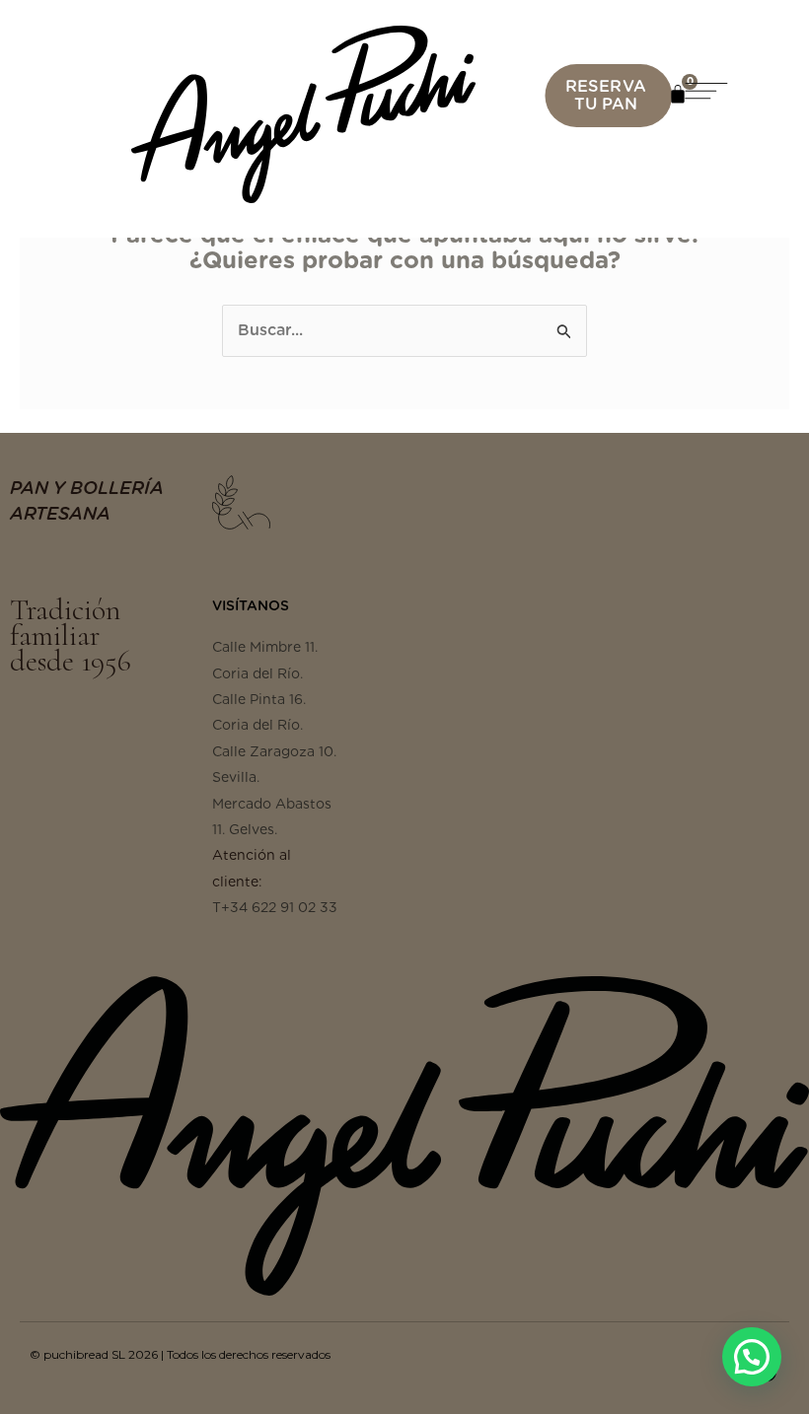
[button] (726, 95)
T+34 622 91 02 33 (274, 907)
